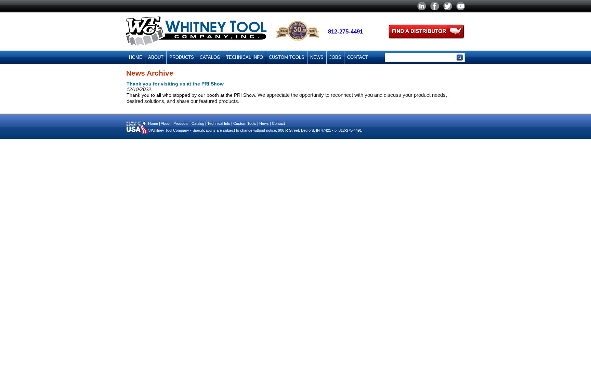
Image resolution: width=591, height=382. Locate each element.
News (317, 57)
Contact (357, 57)
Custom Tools (286, 57)
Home (135, 57)
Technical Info (244, 57)
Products (181, 57)
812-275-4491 (345, 31)
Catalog (210, 57)
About (155, 57)
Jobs (335, 57)
